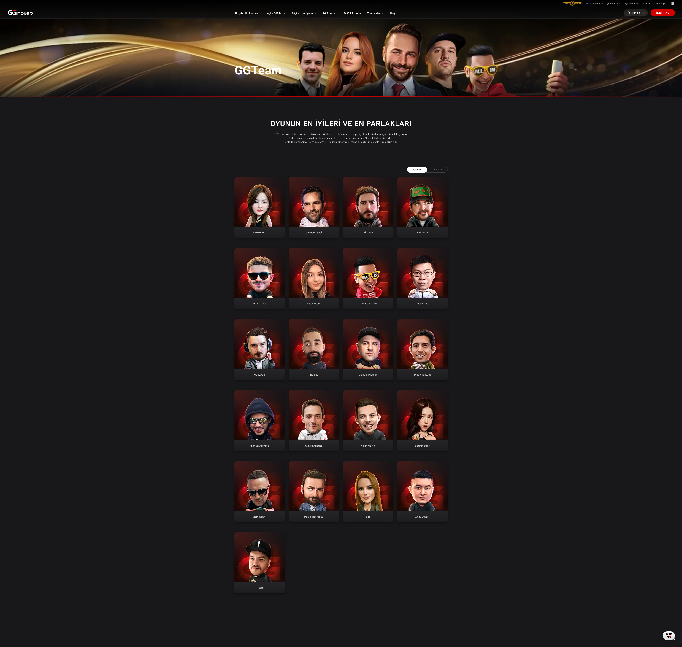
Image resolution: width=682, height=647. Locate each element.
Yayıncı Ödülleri (631, 3)
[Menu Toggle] (673, 3)
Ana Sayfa (661, 3)
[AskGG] (669, 635)
